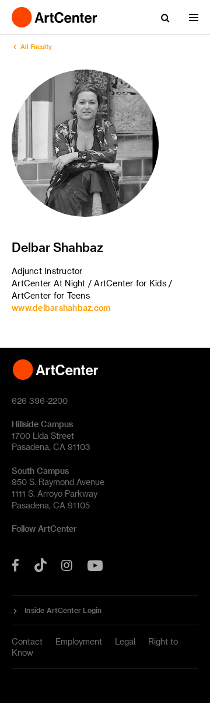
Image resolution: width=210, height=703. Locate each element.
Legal (125, 641)
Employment (78, 641)
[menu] (193, 17)
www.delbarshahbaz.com (61, 308)
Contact (27, 641)
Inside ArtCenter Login (63, 610)
